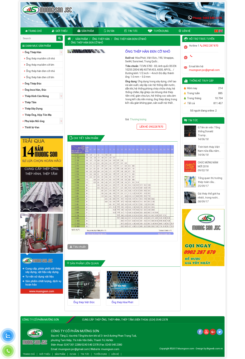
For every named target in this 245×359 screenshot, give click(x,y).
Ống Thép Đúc (33, 83)
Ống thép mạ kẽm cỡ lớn (40, 64)
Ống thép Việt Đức (84, 302)
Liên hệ (186, 31)
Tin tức (132, 31)
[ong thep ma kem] (41, 174)
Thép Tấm (30, 102)
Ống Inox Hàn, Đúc (35, 89)
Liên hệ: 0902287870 (151, 126)
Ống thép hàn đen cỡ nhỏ (40, 71)
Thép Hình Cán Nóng (37, 96)
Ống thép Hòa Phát (122, 302)
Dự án (110, 31)
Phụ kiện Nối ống (34, 121)
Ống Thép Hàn (33, 52)
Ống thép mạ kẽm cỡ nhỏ (40, 58)
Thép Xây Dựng (34, 108)
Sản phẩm (87, 31)
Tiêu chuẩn (79, 246)
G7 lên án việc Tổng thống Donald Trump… (209, 131)
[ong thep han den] (203, 238)
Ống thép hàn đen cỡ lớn (40, 77)
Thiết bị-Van (32, 127)
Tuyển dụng (161, 31)
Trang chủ (35, 31)
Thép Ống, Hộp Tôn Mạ (38, 114)
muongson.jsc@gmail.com (204, 70)
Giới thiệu (61, 31)
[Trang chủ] (69, 39)
